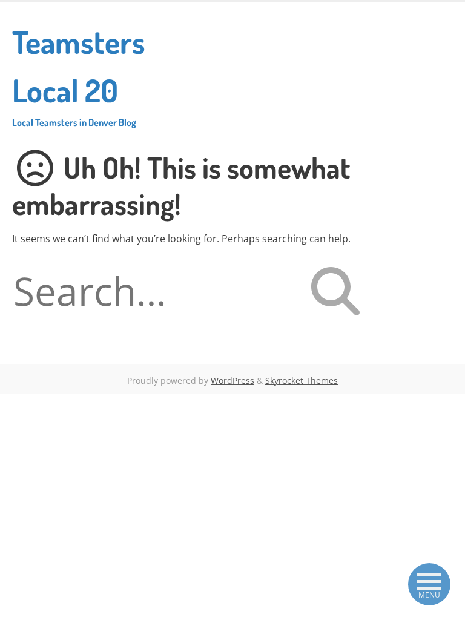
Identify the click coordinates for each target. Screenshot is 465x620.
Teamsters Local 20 (78, 75)
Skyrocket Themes (301, 380)
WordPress (232, 380)
